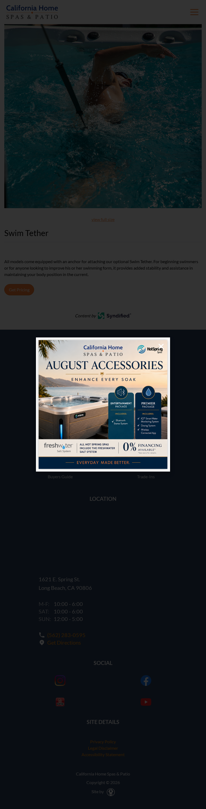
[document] (103, 404)
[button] (161, 346)
